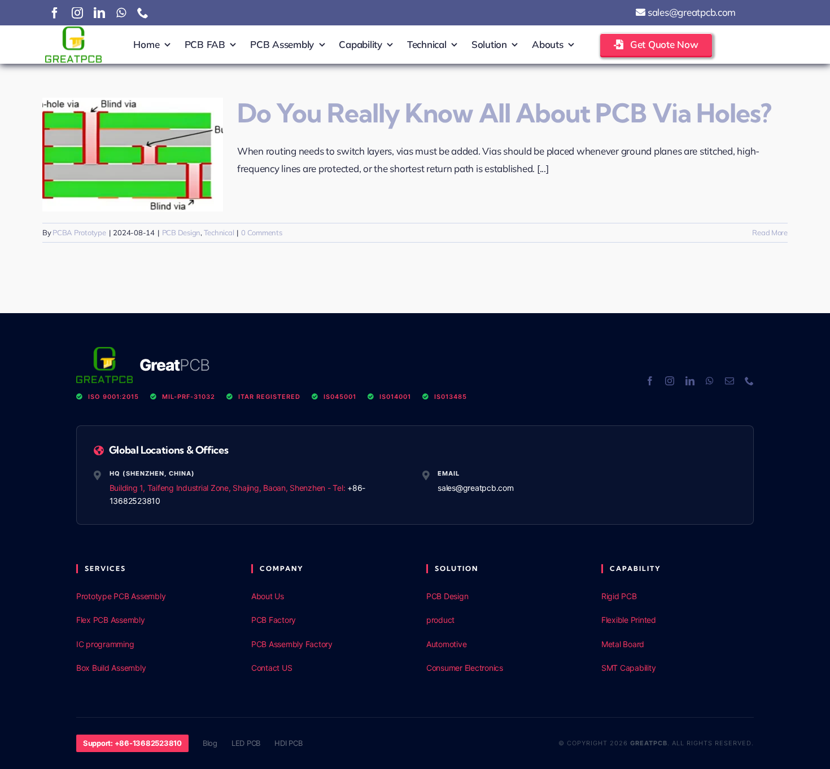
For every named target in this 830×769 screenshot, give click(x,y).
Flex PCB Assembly (110, 620)
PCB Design (181, 232)
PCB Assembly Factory (292, 644)
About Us (267, 596)
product (440, 620)
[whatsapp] (121, 13)
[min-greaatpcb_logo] (73, 31)
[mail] (729, 380)
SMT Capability (628, 668)
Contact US (271, 668)
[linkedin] (99, 13)
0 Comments (261, 232)
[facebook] (54, 13)
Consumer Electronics (464, 668)
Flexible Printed (628, 620)
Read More (770, 232)
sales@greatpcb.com (690, 12)
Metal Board (622, 644)
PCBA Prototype (79, 232)
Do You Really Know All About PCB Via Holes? (504, 113)
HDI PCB (288, 743)
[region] (147, 687)
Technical (219, 232)
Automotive (446, 644)
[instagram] (77, 13)
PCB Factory (273, 620)
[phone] (142, 13)
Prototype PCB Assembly (120, 596)
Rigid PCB (619, 596)
